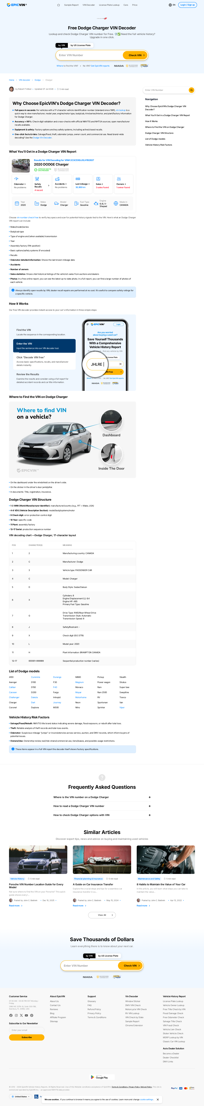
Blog (52, 1013)
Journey (57, 702)
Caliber (12, 687)
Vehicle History (17, 879)
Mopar (78, 692)
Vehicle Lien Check (172, 1029)
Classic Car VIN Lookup (174, 1041)
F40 (55, 687)
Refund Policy (94, 1009)
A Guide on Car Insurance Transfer (93, 884)
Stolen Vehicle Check (173, 1033)
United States (21, 1096)
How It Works (151, 121)
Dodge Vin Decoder (42, 137)
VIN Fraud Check (171, 1025)
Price (134, 5)
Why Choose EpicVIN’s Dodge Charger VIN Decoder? (165, 108)
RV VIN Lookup (132, 1013)
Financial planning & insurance (88, 879)
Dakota (34, 697)
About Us (54, 1001)
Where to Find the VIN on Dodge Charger (164, 127)
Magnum (79, 682)
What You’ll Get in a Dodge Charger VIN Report (167, 115)
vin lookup (121, 110)
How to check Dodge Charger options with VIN (81, 815)
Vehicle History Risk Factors (158, 145)
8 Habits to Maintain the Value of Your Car (161, 884)
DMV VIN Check (133, 1005)
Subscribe (27, 1037)
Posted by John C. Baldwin (25, 900)
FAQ (89, 1005)
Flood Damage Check (173, 1013)
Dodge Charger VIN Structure (159, 133)
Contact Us (55, 1005)
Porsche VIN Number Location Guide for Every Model (36, 886)
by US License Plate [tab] (81, 45)
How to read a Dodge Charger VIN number (78, 806)
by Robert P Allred (23, 89)
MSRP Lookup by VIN (173, 1037)
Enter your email (19, 1030)
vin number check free (27, 217)
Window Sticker (132, 1001)
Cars (126, 5)
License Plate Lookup (109, 5)
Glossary (92, 1001)
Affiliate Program (58, 1017)
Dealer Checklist (171, 1057)
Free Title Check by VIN (174, 1009)
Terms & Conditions (97, 1017)
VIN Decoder (89, 5)
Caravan (13, 692)
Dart (33, 702)
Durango (57, 677)
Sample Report (71, 5)
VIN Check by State (134, 1017)
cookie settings (146, 1099)
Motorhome (80, 697)
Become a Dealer (171, 1053)
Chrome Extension (134, 1025)
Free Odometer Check (173, 1017)
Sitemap (54, 1021)
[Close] (157, 1099)
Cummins (35, 677)
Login (188, 4)
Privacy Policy (94, 1013)
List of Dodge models (155, 139)
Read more (14, 905)
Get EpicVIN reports (100, 65)
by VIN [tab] (61, 45)
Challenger (14, 697)
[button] (44, 332)
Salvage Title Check (172, 1021)
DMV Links (168, 1061)
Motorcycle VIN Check (136, 1009)
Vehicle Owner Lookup (173, 1005)
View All (102, 915)
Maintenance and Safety (149, 879)
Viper (121, 707)
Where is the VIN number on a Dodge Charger (81, 797)
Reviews (54, 1009)
